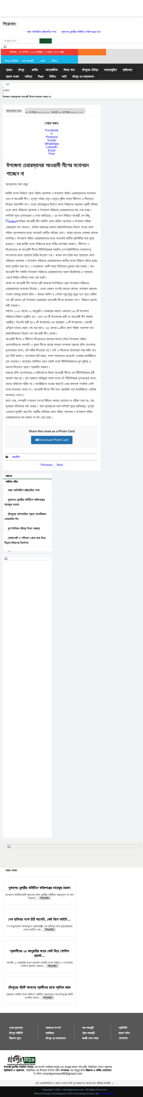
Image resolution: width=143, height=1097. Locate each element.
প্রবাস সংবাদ (12, 76)
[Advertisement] (68, 8)
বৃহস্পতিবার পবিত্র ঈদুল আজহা (23, 528)
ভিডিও (55, 60)
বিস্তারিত (44, 898)
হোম (7, 84)
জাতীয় (35, 70)
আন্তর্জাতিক (51, 70)
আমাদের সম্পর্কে (53, 1027)
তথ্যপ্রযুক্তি (110, 70)
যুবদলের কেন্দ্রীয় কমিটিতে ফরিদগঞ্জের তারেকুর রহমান (81, 31)
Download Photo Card (53, 439)
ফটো (42, 60)
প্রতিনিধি (123, 1027)
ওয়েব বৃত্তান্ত (16, 1027)
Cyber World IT (107, 1093)
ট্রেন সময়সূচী (88, 1033)
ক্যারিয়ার (50, 1033)
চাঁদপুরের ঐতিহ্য (90, 70)
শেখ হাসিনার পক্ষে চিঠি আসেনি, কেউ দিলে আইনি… (39, 919)
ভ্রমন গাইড (124, 1033)
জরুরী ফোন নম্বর (90, 1038)
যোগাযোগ (123, 1038)
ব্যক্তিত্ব (127, 70)
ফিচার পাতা (69, 70)
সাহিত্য (28, 76)
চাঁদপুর (21, 70)
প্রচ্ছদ (9, 70)
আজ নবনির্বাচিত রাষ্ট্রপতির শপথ (37, 31)
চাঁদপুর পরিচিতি (11, 60)
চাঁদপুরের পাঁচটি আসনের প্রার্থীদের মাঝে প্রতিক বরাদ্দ (39, 987)
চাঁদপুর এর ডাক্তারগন (83, 76)
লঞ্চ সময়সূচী (28, 60)
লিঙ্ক (41, 76)
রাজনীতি (6, 90)
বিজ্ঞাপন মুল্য (15, 1038)
